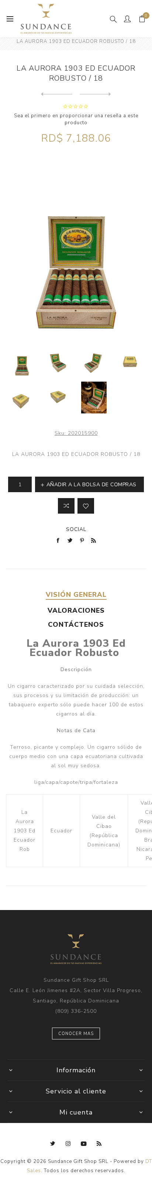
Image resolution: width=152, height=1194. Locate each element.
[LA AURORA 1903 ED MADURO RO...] (95, 94)
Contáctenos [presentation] (76, 624)
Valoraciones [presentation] (76, 610)
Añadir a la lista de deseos (85, 506)
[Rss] (99, 1144)
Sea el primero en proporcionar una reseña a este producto (76, 119)
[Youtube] (84, 1144)
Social (76, 529)
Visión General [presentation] (76, 594)
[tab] (76, 595)
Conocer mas (76, 1033)
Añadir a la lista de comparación (66, 506)
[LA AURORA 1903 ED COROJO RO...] (56, 94)
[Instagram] (68, 1144)
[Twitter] (53, 1144)
